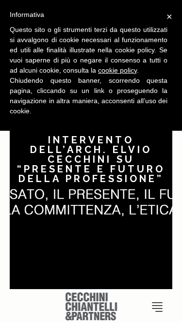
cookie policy (117, 70)
